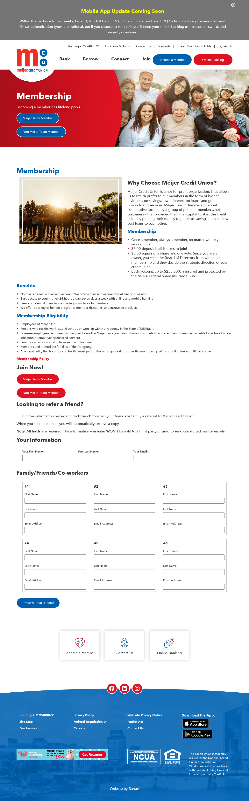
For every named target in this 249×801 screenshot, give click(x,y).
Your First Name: (33, 451)
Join (146, 59)
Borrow (90, 59)
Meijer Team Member (38, 118)
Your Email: (140, 451)
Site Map (26, 722)
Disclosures (28, 728)
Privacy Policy (84, 715)
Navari (134, 788)
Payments (163, 46)
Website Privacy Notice (144, 715)
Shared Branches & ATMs (194, 46)
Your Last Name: (88, 451)
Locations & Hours (117, 46)
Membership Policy (33, 358)
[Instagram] (137, 688)
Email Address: (34, 524)
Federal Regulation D (90, 722)
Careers (79, 728)
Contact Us (143, 46)
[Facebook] (112, 688)
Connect (120, 59)
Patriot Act (135, 722)
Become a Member (172, 60)
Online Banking (169, 653)
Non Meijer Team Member (41, 132)
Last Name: (32, 509)
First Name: (32, 494)
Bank (64, 59)
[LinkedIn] (124, 688)
